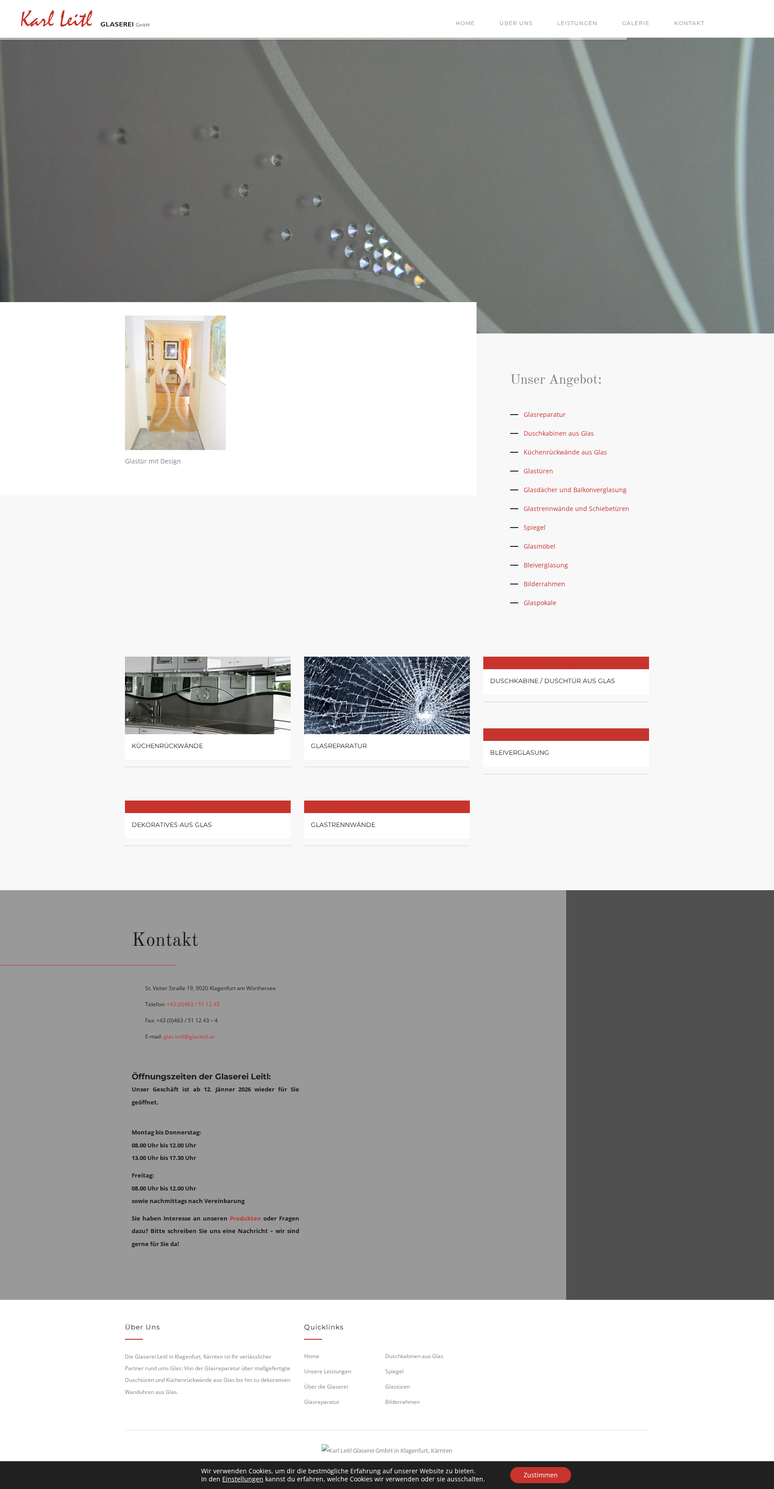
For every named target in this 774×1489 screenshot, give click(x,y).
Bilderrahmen (544, 584)
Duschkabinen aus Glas (559, 433)
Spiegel (535, 527)
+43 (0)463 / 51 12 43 (193, 1004)
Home (465, 23)
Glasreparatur (545, 414)
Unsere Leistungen (327, 1371)
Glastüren (538, 471)
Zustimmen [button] (541, 1475)
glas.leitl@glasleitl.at (189, 1036)
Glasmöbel (539, 546)
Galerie (635, 23)
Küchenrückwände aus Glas (565, 452)
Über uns (516, 23)
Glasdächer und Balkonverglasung (575, 489)
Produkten (245, 1218)
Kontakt (689, 23)
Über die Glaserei (326, 1386)
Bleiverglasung (546, 565)
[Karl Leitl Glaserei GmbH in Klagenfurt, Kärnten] (85, 17)
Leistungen (577, 23)
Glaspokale (540, 602)
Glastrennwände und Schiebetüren (576, 508)
